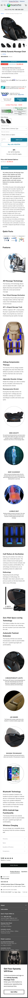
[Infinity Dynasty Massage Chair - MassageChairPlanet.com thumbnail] (3, 45)
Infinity (4, 54)
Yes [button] (13, 892)
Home (2, 13)
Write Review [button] (14, 865)
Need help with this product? (7, 99)
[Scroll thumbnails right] (26, 45)
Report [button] (16, 892)
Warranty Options (5, 131)
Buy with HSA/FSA (14, 144)
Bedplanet (22, 1)
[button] (14, 57)
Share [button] (19, 892)
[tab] (15, 872)
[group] (14, 858)
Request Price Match (20, 99)
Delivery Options (5, 125)
